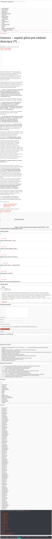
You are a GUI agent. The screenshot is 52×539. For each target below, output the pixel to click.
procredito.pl (4, 370)
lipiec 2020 (4, 494)
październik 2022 (5, 462)
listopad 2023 (4, 446)
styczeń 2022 (4, 472)
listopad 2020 (4, 489)
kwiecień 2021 (4, 483)
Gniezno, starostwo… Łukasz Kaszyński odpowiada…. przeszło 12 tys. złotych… (23, 370)
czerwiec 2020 (4, 495)
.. (0, 238)
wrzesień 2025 (5, 420)
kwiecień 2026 (4, 412)
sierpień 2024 (4, 436)
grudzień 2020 (5, 488)
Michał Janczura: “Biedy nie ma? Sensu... (9, 256)
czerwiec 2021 (4, 481)
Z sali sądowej (5, 19)
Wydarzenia (4, 17)
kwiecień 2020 (4, 497)
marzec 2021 (4, 484)
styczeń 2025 (4, 430)
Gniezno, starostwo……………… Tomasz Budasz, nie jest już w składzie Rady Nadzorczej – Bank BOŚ (24, 374)
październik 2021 (5, 476)
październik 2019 (5, 504)
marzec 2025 (4, 428)
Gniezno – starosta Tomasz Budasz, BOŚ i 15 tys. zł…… (12, 359)
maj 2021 (4, 482)
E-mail (2, 322)
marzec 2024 (4, 442)
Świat (3, 23)
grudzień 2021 (5, 474)
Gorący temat (5, 9)
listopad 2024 (4, 432)
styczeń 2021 (4, 487)
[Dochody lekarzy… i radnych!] (3, 269)
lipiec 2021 (4, 480)
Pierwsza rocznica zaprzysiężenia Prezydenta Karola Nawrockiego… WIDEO (17, 358)
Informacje (4, 12)
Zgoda (19, 538)
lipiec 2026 (4, 409)
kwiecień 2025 (4, 426)
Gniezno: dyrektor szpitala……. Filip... (8, 240)
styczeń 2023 (4, 458)
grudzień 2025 (5, 417)
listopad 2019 (4, 503)
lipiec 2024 (4, 437)
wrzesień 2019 (5, 506)
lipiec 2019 (4, 508)
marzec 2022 (4, 470)
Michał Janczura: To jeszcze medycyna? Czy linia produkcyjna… (19, 367)
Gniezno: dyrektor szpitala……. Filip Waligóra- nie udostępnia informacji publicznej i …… (19, 349)
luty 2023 (4, 457)
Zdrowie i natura (6, 24)
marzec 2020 (4, 499)
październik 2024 (5, 433)
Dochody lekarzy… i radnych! (6, 273)
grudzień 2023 (5, 445)
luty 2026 (4, 415)
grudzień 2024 (5, 431)
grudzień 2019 (5, 502)
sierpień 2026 (4, 407)
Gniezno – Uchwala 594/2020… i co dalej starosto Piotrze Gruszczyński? (10, 205)
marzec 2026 (4, 413)
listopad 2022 (4, 461)
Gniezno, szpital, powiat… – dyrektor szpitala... (10, 265)
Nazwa (2, 319)
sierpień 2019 (4, 507)
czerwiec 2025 (4, 424)
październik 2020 (5, 490)
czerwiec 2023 (4, 452)
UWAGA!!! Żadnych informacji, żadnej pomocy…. (11, 350)
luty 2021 (4, 486)
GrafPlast (27, 510)
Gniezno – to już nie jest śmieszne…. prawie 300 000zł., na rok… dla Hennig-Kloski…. (23, 375)
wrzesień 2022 (5, 463)
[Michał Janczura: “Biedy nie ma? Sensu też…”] (3, 253)
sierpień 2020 (4, 493)
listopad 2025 (4, 418)
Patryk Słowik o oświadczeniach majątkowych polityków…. (13, 354)
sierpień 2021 (4, 478)
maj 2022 (4, 468)
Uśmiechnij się (5, 21)
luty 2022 (4, 471)
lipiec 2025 (4, 423)
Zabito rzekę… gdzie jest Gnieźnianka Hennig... (10, 281)
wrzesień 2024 (5, 435)
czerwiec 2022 (4, 467)
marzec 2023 (4, 456)
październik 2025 (5, 419)
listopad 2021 (4, 475)
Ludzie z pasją (5, 16)
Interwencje (4, 11)
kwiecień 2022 (4, 469)
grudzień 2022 (5, 459)
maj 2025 (4, 425)
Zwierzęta (4, 15)
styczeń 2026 (4, 416)
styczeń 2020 (4, 501)
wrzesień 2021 (5, 477)
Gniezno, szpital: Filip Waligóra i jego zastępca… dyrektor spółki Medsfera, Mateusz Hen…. (22, 366)
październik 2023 (5, 448)
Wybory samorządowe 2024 (8, 28)
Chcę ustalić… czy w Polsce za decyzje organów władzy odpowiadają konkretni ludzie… (19, 355)
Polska (3, 20)
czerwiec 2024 (4, 438)
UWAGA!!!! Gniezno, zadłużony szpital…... (9, 248)
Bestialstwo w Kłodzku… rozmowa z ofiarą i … (14, 376)
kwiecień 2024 (4, 441)
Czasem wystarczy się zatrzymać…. (9, 356)
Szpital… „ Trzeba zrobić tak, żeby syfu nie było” (14, 369)
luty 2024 (4, 443)
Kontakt (4, 25)
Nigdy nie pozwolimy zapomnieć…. (9, 360)
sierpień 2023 (4, 450)
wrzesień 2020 (5, 491)
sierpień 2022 (4, 464)
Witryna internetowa (5, 324)
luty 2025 (4, 429)
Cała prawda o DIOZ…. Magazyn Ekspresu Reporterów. (19, 373)
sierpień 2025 (4, 422)
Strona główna (5, 8)
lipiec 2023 (4, 451)
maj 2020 (4, 496)
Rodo (3, 27)
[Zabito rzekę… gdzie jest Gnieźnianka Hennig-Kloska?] (3, 278)
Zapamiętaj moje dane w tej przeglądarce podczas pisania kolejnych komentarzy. (19, 326)
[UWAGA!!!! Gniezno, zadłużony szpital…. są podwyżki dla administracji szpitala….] (3, 245)
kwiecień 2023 (4, 455)
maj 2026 (4, 411)
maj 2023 (4, 454)
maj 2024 (4, 439)
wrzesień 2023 (5, 449)
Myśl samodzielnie (6, 13)
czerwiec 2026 (4, 410)
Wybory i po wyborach (7, 29)
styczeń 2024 (4, 444)
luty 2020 (4, 500)
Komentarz (2, 317)
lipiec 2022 (4, 465)
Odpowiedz (4, 301)
